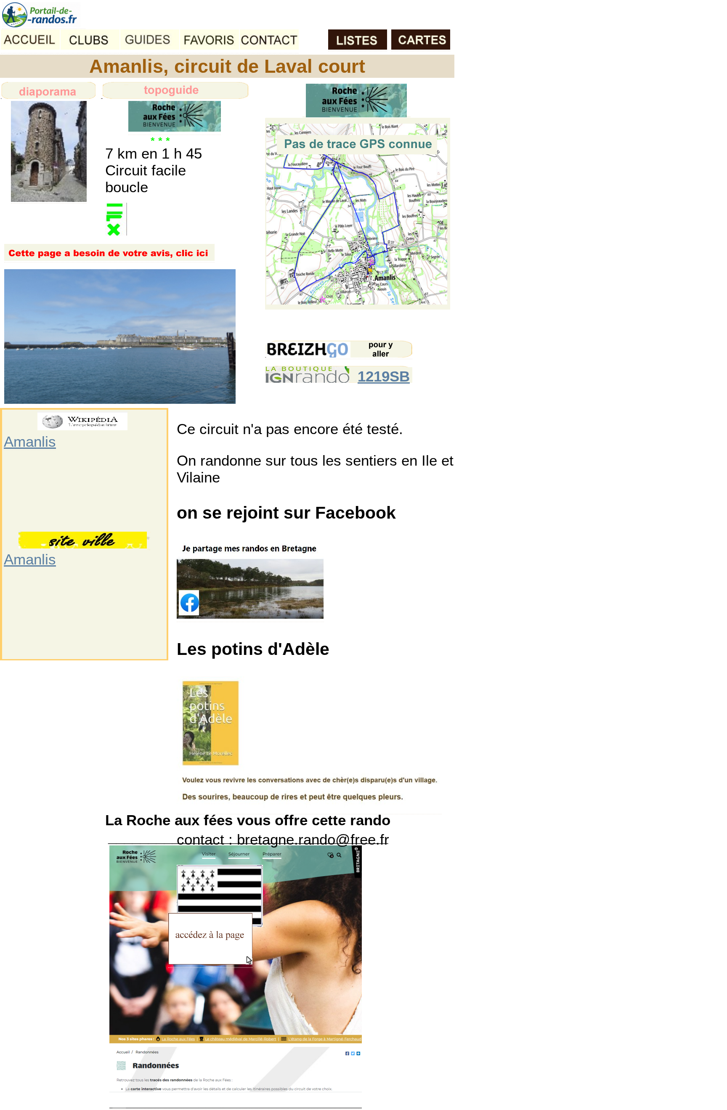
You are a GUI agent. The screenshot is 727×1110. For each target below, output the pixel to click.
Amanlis (30, 441)
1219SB (384, 376)
